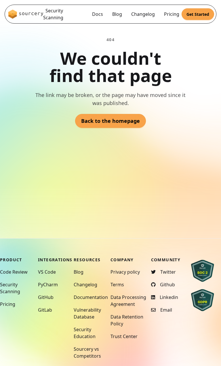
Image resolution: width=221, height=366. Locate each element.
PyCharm (48, 284)
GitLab (45, 310)
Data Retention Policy (126, 320)
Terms (117, 284)
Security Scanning (53, 14)
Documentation (91, 297)
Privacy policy (125, 272)
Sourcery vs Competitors (87, 352)
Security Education (85, 333)
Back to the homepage (110, 120)
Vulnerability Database (87, 313)
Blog (117, 14)
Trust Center (124, 336)
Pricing (171, 14)
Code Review (14, 272)
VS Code (47, 272)
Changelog (143, 14)
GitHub (46, 297)
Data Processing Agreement (128, 300)
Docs (97, 14)
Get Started (197, 14)
